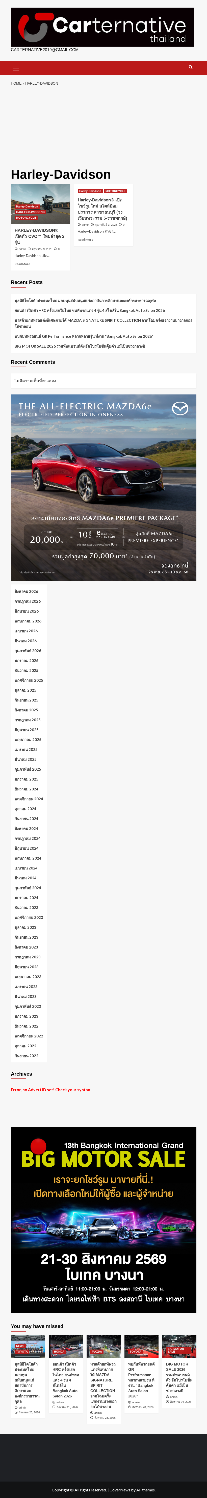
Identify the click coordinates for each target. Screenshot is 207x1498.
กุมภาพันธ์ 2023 (28, 1006)
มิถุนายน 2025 (27, 729)
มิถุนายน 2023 (27, 966)
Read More (22, 264)
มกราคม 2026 (26, 660)
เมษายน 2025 (26, 749)
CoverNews (120, 1489)
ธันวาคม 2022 (26, 1026)
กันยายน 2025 (26, 700)
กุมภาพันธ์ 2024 (28, 887)
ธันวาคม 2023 (26, 907)
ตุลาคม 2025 (25, 690)
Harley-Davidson (27, 206)
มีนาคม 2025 (26, 759)
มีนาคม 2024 (26, 878)
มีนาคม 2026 (26, 640)
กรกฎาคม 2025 (28, 719)
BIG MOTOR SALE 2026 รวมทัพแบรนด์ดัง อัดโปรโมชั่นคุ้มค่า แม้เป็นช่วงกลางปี (80, 346)
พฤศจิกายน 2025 (29, 680)
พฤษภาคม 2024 (28, 858)
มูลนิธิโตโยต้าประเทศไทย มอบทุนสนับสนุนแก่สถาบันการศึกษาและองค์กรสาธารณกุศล (85, 300)
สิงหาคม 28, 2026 (29, 1412)
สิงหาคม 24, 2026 (180, 1401)
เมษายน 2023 (26, 986)
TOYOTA (22, 1351)
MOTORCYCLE (26, 217)
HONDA (59, 1351)
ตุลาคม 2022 (25, 1046)
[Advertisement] (103, 126)
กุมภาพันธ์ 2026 (28, 650)
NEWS (20, 1346)
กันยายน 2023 (26, 937)
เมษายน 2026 (26, 631)
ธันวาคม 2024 (26, 789)
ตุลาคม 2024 (25, 808)
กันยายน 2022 (26, 1055)
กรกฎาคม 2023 (28, 957)
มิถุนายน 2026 (27, 611)
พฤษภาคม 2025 (28, 739)
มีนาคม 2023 (26, 996)
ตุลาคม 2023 (25, 927)
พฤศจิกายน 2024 (29, 799)
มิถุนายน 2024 (27, 848)
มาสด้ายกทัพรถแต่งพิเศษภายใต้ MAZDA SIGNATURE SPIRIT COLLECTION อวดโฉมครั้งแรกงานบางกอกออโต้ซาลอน (104, 323)
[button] (16, 67)
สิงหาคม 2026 (26, 591)
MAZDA (97, 1351)
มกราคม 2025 (26, 779)
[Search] (191, 67)
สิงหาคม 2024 (26, 828)
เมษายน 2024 (26, 868)
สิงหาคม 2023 (26, 947)
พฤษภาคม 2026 (28, 621)
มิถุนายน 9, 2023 (42, 249)
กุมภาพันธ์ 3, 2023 (106, 224)
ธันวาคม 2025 (26, 670)
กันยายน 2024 (26, 818)
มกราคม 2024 (26, 897)
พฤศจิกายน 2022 (29, 1036)
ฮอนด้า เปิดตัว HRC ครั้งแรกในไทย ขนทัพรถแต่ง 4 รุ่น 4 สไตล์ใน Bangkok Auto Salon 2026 (90, 310)
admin (22, 249)
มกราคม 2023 (26, 1016)
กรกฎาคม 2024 (28, 838)
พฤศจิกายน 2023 (29, 917)
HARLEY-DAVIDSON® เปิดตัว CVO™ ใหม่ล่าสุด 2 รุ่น (39, 236)
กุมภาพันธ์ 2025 (28, 769)
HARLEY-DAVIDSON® (30, 212)
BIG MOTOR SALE (176, 1350)
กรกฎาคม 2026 (28, 601)
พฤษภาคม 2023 (28, 976)
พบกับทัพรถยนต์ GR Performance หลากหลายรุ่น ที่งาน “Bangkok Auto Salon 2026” (84, 336)
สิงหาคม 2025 (26, 710)
